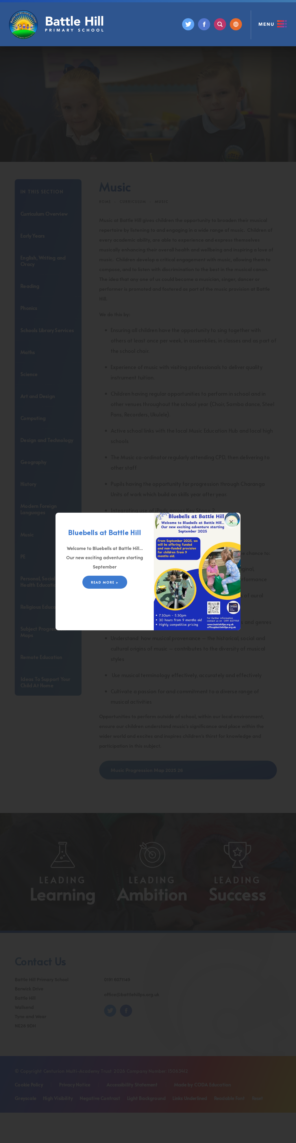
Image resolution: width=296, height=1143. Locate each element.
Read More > (105, 582)
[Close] (231, 522)
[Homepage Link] (57, 37)
